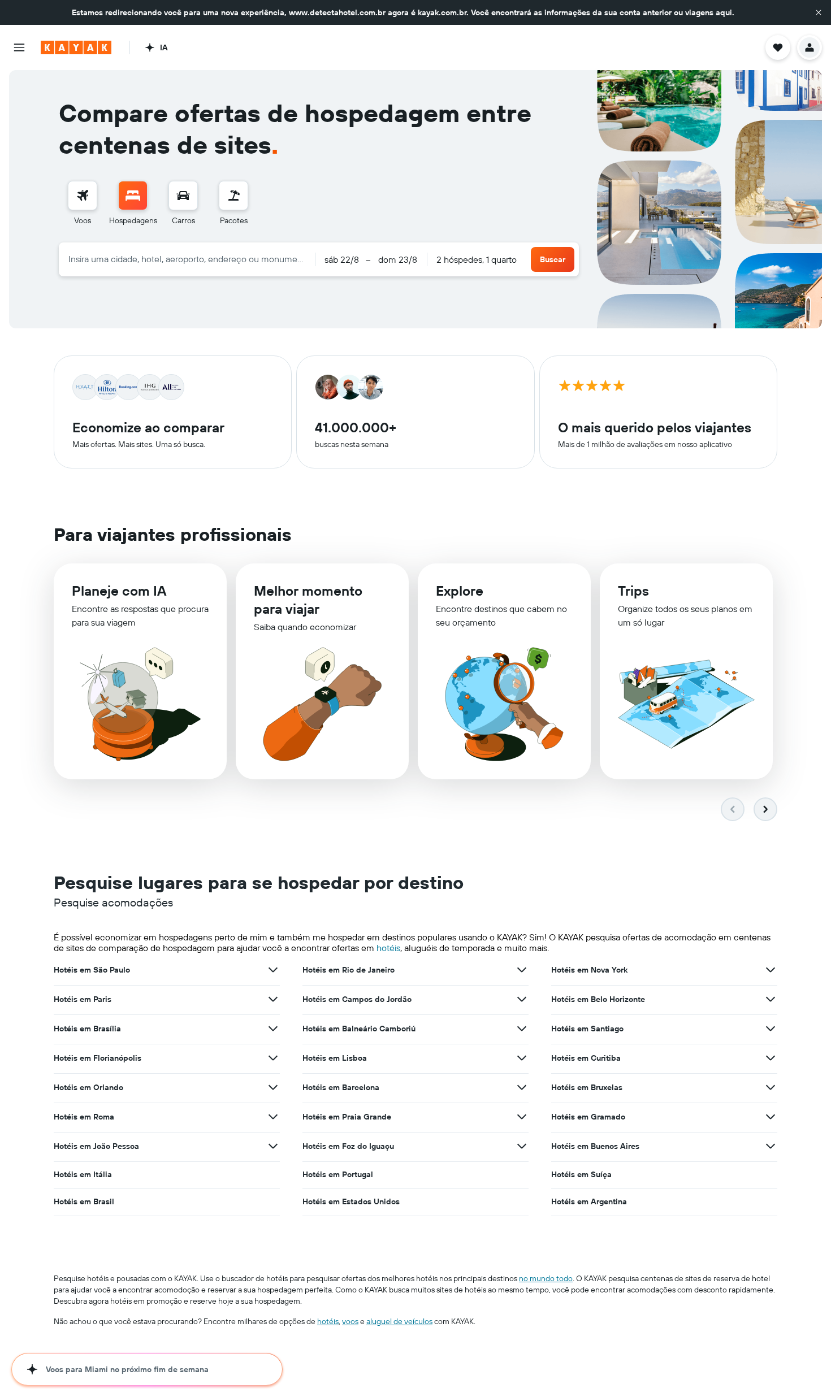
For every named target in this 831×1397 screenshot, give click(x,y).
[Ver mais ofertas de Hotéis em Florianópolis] (273, 1058)
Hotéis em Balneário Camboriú (359, 1028)
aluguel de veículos (399, 1321)
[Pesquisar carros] (183, 195)
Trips (633, 590)
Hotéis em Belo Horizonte (598, 999)
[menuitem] (82, 203)
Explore (459, 590)
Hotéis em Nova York (589, 970)
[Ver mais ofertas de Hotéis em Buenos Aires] (770, 1146)
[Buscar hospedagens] (133, 195)
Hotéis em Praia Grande (346, 1117)
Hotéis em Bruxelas (586, 1087)
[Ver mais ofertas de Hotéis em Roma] (273, 1116)
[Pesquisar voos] (82, 195)
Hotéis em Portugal (337, 1174)
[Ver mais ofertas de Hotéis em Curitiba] (770, 1058)
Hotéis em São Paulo (92, 970)
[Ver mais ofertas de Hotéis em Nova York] (770, 970)
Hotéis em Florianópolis (97, 1058)
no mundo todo (546, 1278)
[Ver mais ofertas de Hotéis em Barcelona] (522, 1087)
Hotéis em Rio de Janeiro (348, 970)
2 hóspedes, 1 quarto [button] (476, 259)
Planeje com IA (119, 590)
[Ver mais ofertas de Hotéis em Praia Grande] (522, 1116)
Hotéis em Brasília (87, 1028)
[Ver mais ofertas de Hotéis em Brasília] (273, 1028)
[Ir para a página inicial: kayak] (76, 47)
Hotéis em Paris (82, 999)
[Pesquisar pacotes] (233, 195)
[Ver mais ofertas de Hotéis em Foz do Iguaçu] (522, 1146)
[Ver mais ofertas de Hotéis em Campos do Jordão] (522, 999)
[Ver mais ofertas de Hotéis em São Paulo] (273, 970)
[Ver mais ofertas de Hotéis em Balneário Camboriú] (522, 1028)
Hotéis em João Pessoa (96, 1146)
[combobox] (186, 259)
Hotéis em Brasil (84, 1201)
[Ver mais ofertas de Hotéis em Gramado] (770, 1116)
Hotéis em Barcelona (340, 1087)
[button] (818, 12)
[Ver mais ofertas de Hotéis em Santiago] (770, 1028)
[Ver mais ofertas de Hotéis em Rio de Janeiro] (522, 970)
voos (350, 1321)
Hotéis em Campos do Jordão (357, 999)
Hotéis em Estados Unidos (351, 1201)
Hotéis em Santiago (587, 1028)
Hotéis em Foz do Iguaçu (348, 1146)
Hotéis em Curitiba (586, 1058)
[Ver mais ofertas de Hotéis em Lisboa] (522, 1058)
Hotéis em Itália (83, 1174)
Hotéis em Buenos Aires (595, 1146)
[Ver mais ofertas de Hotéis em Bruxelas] (770, 1087)
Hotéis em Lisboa (334, 1058)
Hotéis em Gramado (588, 1117)
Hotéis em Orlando (88, 1087)
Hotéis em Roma (84, 1117)
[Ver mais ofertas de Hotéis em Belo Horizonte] (770, 999)
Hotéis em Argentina (589, 1201)
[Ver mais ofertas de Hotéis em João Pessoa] (273, 1146)
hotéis (388, 947)
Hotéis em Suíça (581, 1174)
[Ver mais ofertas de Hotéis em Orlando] (273, 1087)
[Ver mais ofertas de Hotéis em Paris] (273, 999)
